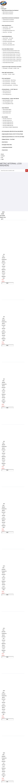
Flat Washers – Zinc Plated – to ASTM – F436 (11, 68)
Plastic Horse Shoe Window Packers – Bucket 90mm (12, 59)
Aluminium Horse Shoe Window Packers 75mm (11, 50)
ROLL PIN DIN (4, 117)
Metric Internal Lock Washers (8, 13)
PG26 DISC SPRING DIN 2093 (8, 125)
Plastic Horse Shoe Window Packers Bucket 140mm (12, 60)
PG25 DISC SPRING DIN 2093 (8, 123)
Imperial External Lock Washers (8, 19)
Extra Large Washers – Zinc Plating (9, 81)
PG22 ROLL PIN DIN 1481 (7, 118)
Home (2, 7)
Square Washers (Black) (7, 109)
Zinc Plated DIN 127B (6, 28)
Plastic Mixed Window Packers (8, 62)
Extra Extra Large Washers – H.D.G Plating (10, 85)
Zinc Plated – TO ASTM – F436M (8, 74)
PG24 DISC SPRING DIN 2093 (8, 122)
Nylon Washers (5, 142)
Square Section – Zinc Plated (8, 27)
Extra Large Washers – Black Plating (9, 80)
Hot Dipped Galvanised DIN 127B (8, 30)
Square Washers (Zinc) (7, 112)
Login (2, 159)
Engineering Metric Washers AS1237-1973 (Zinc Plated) (12, 134)
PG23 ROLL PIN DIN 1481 (7, 120)
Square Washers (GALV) (7, 111)
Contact (3, 155)
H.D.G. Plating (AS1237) (7, 94)
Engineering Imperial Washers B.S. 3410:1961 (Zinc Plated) (13, 136)
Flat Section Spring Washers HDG (9, 41)
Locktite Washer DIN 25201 (7, 147)
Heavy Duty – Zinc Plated (7, 32)
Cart (2, 157)
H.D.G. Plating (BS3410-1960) (8, 103)
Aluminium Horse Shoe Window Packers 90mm (11, 52)
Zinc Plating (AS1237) (7, 92)
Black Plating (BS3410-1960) (8, 100)
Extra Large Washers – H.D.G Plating (9, 83)
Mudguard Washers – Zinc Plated (8, 139)
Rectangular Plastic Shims (7, 144)
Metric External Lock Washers (8, 12)
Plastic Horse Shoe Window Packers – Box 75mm (11, 54)
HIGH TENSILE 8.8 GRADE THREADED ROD (10, 127)
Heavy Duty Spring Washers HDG (8, 44)
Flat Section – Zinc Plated (7, 39)
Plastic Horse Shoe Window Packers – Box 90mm (11, 55)
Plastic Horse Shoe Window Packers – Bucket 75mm (12, 57)
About (2, 154)
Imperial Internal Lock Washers (8, 21)
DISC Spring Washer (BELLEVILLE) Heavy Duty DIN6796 (12, 131)
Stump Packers (5, 150)
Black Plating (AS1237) (7, 91)
